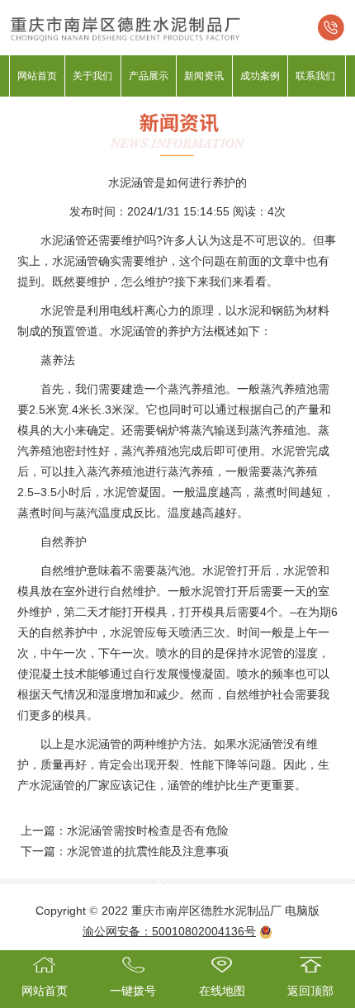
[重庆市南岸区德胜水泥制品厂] (177, 26)
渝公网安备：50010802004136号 (169, 931)
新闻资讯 (204, 76)
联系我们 (315, 76)
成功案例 (260, 76)
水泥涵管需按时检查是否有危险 (148, 830)
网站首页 (37, 76)
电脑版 (302, 910)
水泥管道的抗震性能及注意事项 (148, 851)
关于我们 (92, 76)
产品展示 (148, 76)
